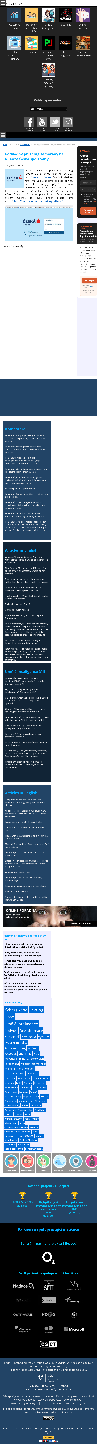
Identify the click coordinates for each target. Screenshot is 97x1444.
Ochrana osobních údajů (16, 1127)
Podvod (10, 1030)
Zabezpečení (10, 1092)
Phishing (9, 1068)
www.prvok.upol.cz (24, 1399)
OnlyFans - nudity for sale (17, 609)
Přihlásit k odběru (88, 211)
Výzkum (43, 1037)
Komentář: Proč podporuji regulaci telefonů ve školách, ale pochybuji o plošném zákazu (25, 437)
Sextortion (37, 1058)
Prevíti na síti (40, 1087)
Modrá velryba (26, 1101)
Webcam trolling (12, 1096)
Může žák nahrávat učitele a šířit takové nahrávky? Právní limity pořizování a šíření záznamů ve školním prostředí (26, 988)
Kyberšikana (15, 1010)
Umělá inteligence (21, 1023)
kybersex (9, 1082)
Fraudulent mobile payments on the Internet (26, 886)
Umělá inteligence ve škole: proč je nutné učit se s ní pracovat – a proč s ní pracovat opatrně (26, 700)
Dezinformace (31, 1030)
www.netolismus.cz (52, 1403)
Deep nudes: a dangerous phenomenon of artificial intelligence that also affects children (26, 580)
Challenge (25, 1053)
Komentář (12, 1036)
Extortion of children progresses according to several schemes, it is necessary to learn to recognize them (26, 863)
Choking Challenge (28, 1140)
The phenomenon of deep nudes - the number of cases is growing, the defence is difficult (25, 802)
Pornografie (10, 1109)
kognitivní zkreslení (13, 1136)
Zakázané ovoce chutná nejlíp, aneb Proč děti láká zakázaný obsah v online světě (25, 975)
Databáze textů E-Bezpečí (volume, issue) (48, 1389)
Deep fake (32, 1073)
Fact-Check (35, 1105)
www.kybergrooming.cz (24, 1403)
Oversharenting (12, 1105)
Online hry (25, 1087)
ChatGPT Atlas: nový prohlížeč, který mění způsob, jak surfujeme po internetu (25, 710)
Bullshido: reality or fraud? (17, 604)
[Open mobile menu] (3, 135)
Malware (23, 1092)
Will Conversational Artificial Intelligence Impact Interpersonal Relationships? (24, 642)
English (27, 1096)
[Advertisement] (48, 398)
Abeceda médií (25, 1109)
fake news (10, 1078)
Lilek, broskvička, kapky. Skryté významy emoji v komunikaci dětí (22, 954)
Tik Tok (44, 1096)
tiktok (27, 1114)
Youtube (28, 1082)
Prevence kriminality (16, 1058)
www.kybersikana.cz (49, 1399)
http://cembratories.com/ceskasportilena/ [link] (38, 201)
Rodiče (25, 1105)
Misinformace (11, 1123)
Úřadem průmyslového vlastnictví (74, 1396)
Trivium (18, 1114)
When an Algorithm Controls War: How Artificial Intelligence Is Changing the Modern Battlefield (26, 560)
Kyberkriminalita (16, 1042)
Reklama (34, 1127)
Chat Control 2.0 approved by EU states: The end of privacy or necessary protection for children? (26, 571)
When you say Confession (17, 872)
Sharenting (24, 1078)
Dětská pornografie (13, 1148)
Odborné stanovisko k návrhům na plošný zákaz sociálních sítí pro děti (23, 946)
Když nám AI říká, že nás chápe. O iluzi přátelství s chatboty (23, 735)
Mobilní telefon (40, 1078)
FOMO (35, 1131)
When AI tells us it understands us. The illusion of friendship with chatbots (23, 589)
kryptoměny (23, 1144)
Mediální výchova (14, 1073)
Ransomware (11, 1087)
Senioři (33, 1092)
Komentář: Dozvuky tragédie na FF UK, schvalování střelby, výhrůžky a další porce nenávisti (25, 505)
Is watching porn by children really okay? (24, 822)
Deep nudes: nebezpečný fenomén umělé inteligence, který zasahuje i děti (24, 727)
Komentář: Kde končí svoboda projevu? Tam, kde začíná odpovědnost (26, 470)
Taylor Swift (10, 1144)
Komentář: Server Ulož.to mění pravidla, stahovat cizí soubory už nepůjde (24, 515)
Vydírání (33, 1048)
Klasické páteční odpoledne (18, 488)
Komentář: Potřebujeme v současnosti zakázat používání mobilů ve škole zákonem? (26, 448)
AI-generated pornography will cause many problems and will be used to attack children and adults (26, 813)
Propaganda (10, 1101)
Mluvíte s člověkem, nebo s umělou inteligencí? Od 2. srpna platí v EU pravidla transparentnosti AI (24, 681)
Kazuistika (29, 1037)
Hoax (9, 1017)
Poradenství (11, 1063)
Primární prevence (13, 1118)
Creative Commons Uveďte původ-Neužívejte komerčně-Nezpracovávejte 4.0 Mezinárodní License (60, 1410)
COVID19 (29, 1136)
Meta (22, 1123)
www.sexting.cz (72, 1399)
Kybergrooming (15, 1048)
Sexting (36, 1010)
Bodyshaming (10, 1140)
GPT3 (19, 1082)
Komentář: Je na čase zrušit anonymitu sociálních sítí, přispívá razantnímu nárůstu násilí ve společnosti (25, 480)
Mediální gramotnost (33, 1063)
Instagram (39, 1082)
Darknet (39, 1136)
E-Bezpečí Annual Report (17, 891)
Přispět (91, 280)
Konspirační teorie (34, 1148)
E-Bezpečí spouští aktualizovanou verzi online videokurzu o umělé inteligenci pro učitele (27, 718)
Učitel (36, 1096)
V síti (36, 1053)
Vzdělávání (40, 1109)
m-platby (26, 1131)
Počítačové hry (32, 1118)
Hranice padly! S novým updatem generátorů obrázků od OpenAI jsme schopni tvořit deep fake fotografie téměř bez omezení (26, 753)
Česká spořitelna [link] (41, 177)
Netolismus (40, 1101)
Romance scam (25, 1068)
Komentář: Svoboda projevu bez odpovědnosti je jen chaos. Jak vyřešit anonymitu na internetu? (22, 460)
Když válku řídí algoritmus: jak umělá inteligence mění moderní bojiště (22, 691)
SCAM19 (8, 1114)
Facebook (10, 1053)
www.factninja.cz (75, 1403)
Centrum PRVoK (12, 1131)
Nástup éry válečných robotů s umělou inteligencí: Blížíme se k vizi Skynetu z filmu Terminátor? (25, 764)
